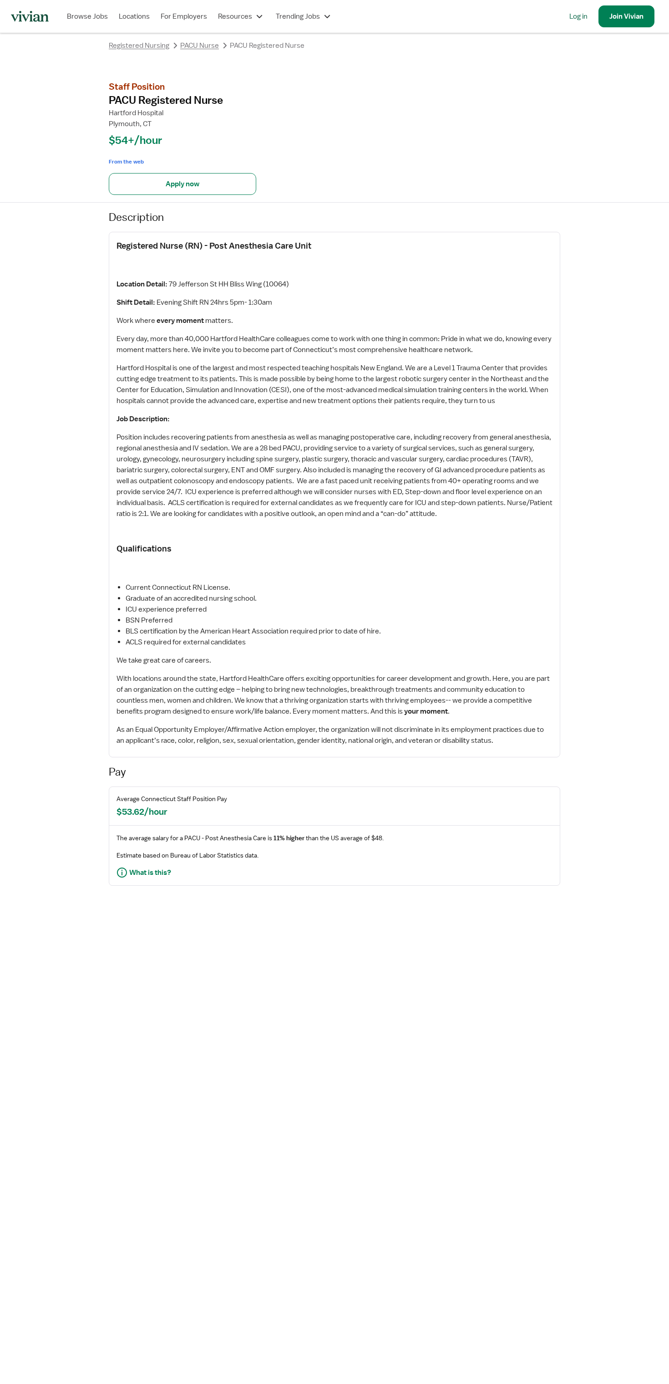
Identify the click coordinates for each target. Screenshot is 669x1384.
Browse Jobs (87, 16)
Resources (235, 16)
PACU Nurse (199, 45)
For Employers (184, 16)
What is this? (150, 872)
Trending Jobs (298, 16)
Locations (134, 16)
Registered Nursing (139, 45)
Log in (578, 16)
